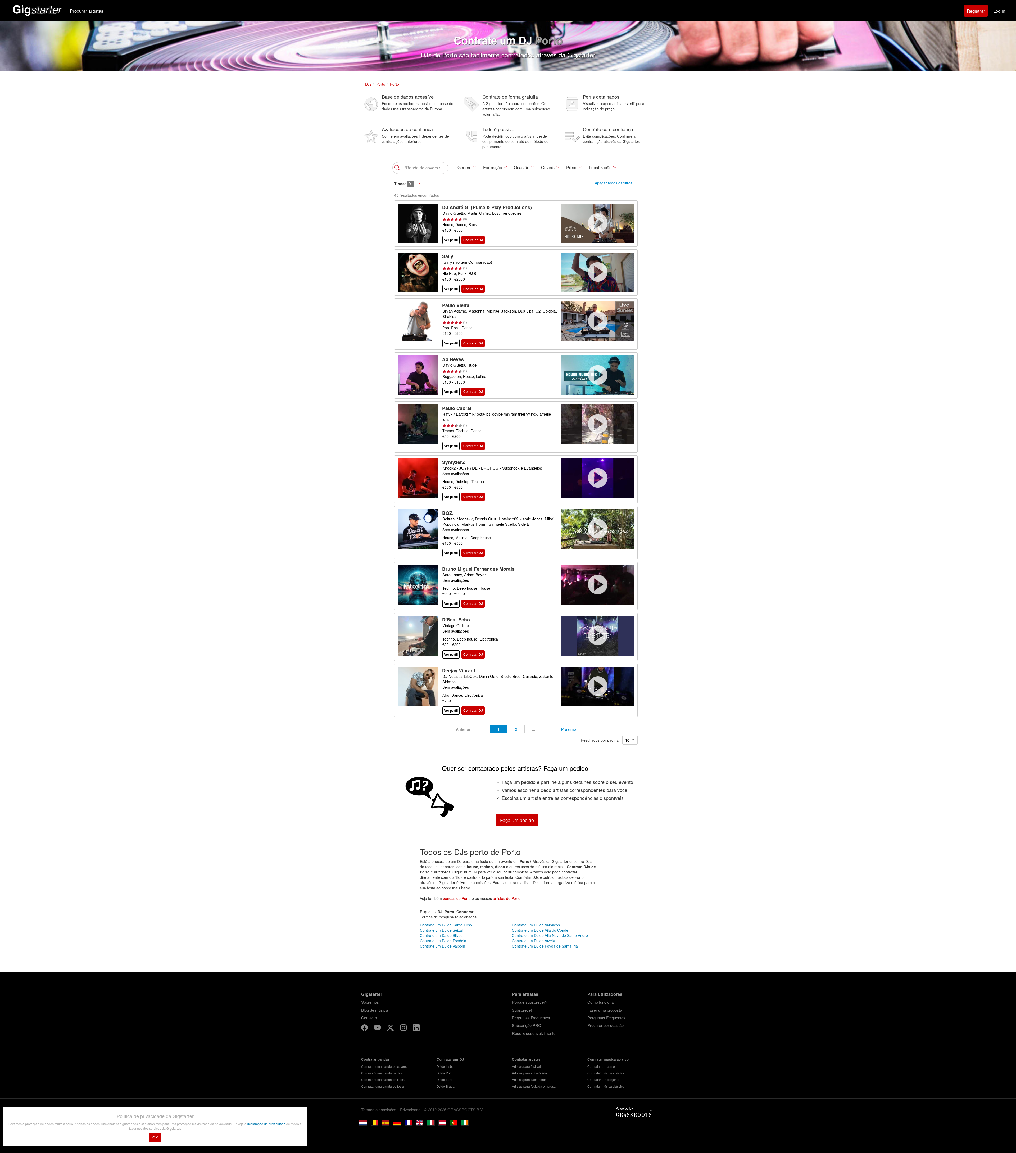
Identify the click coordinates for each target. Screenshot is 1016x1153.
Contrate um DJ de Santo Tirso (446, 924)
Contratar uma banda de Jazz (382, 1073)
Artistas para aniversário (529, 1073)
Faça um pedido (517, 820)
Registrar (976, 10)
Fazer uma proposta (604, 1010)
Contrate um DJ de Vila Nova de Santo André (550, 935)
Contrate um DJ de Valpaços (536, 924)
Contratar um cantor (601, 1066)
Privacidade (410, 1109)
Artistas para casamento (529, 1079)
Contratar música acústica (606, 1073)
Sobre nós (370, 1002)
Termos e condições (378, 1109)
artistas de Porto (506, 898)
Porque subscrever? (529, 1002)
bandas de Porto (457, 898)
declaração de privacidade (266, 1124)
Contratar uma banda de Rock (383, 1079)
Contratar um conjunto (603, 1079)
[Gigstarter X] (391, 1028)
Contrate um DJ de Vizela (533, 940)
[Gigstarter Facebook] (365, 1028)
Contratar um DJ (450, 1059)
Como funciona (600, 1002)
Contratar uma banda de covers (384, 1066)
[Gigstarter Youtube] (378, 1028)
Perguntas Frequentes (531, 1017)
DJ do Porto (445, 1073)
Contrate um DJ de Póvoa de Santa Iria (545, 946)
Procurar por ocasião (605, 1025)
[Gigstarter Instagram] (404, 1028)
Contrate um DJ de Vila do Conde (540, 930)
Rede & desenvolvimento (533, 1033)
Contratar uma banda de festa (382, 1086)
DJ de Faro (444, 1079)
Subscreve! (522, 1010)
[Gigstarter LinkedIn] (416, 1028)
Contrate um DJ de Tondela (443, 940)
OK (155, 1137)
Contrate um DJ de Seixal (441, 930)
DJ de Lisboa (446, 1066)
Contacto (369, 1017)
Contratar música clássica (605, 1086)
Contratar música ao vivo (608, 1059)
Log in (999, 10)
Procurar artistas (86, 10)
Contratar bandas (375, 1059)
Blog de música (374, 1010)
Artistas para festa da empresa (534, 1086)
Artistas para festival (526, 1066)
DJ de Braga (446, 1086)
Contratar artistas (526, 1059)
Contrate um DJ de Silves (441, 935)
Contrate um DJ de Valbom (442, 946)
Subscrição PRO (526, 1025)
